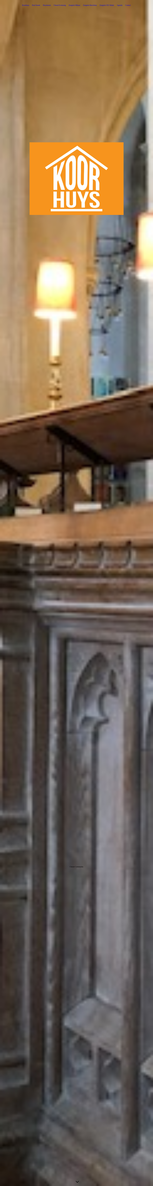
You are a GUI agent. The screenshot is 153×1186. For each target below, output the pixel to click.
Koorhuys (25, 5)
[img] (76, 593)
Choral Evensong (60, 5)
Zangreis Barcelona (90, 5)
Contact (128, 5)
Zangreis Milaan (74, 5)
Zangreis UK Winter (107, 5)
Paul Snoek (36, 5)
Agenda (119, 5)
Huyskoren (47, 5)
